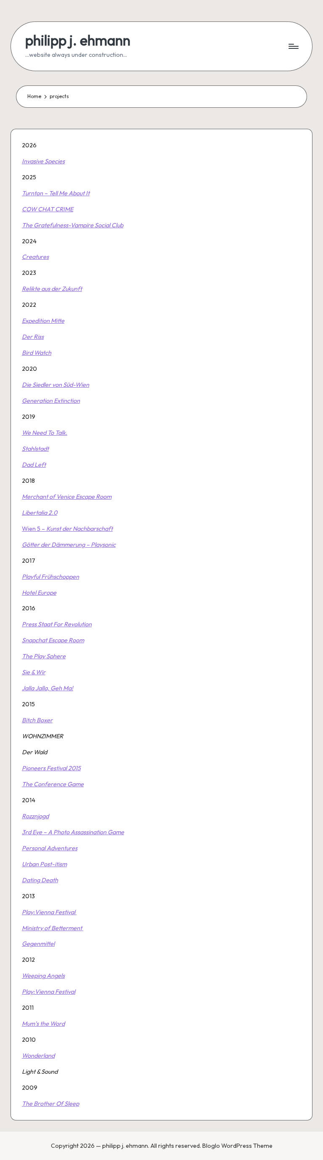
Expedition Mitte (43, 321)
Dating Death (40, 880)
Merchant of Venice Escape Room (66, 496)
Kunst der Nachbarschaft (79, 528)
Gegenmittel (38, 943)
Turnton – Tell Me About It (56, 193)
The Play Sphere (44, 656)
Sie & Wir (33, 672)
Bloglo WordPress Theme (237, 1145)
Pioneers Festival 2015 (51, 768)
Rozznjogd (35, 816)
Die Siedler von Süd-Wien (55, 384)
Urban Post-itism (44, 864)
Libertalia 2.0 (39, 512)
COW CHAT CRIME (47, 209)
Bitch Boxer (37, 720)
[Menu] (293, 46)
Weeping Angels (43, 975)
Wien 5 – (34, 528)
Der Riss (33, 337)
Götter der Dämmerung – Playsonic (69, 544)
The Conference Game (53, 784)
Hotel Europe (39, 592)
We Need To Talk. (44, 432)
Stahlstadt (35, 448)
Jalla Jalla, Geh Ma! (47, 688)
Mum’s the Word (43, 1023)
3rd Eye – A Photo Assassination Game (73, 832)
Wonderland (38, 1055)
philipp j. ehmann (77, 40)
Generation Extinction (51, 400)
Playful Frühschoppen (50, 576)
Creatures (35, 257)
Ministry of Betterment (52, 928)
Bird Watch (36, 353)
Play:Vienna (38, 912)
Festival (65, 912)
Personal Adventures (49, 848)
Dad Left (34, 464)
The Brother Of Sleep (50, 1103)
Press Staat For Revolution (57, 624)
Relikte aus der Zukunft (52, 289)
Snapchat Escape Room (53, 640)
